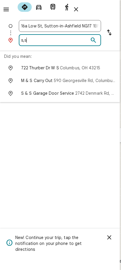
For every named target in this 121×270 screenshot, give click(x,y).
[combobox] (60, 26)
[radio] (25, 7)
